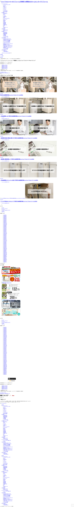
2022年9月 (4, 234)
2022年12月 (5, 232)
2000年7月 (4, 369)
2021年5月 (4, 356)
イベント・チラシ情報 (6, 41)
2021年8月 (4, 242)
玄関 (4, 21)
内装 (4, 25)
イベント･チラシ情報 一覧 (7, 440)
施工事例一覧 (5, 13)
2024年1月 (4, 222)
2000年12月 (5, 365)
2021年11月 (5, 353)
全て (3, 207)
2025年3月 (4, 327)
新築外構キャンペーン (6, 44)
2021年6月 (4, 243)
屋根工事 (4, 432)
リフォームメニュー (4, 3)
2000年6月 (4, 370)
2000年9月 (4, 255)
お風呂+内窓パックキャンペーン (7, 46)
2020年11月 (5, 361)
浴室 (4, 14)
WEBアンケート (5, 29)
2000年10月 (5, 254)
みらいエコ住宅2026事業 (6, 445)
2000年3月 (4, 260)
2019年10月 (5, 252)
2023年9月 (4, 225)
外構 (4, 17)
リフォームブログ (5, 48)
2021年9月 (4, 241)
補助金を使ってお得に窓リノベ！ (8, 448)
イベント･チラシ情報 (5, 439)
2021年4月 (4, 357)
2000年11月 (5, 366)
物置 (4, 428)
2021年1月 (4, 247)
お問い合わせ (5, 50)
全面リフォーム (5, 27)
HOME (3, 404)
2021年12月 (5, 352)
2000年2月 (4, 261)
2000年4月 (5, 259)
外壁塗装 (4, 22)
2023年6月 (4, 340)
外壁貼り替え (5, 24)
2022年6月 (4, 348)
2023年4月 (4, 229)
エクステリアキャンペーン (7, 38)
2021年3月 (4, 245)
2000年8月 (5, 256)
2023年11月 (5, 336)
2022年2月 (4, 238)
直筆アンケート (5, 30)
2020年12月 (5, 248)
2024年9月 (4, 215)
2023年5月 (4, 228)
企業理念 (4, 34)
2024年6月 (4, 218)
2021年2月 (4, 246)
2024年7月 (4, 217)
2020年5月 (4, 251)
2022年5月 (4, 349)
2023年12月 (5, 335)
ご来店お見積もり (5, 51)
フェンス (4, 9)
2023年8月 (4, 226)
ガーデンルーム (5, 463)
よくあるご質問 (5, 451)
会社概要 (4, 35)
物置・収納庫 (5, 11)
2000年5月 (4, 258)
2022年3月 (4, 237)
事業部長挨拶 (5, 33)
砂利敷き (4, 20)
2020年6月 (4, 250)
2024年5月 (4, 331)
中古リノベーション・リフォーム (8, 43)
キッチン (4, 5)
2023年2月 (4, 231)
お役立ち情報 (4, 37)
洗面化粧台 (4, 16)
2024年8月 (4, 216)
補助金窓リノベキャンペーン (7, 47)
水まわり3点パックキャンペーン (7, 449)
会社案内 (3, 31)
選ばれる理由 (5, 466)
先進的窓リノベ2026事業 (6, 40)
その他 (4, 436)
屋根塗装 (4, 431)
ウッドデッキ (5, 10)
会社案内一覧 (5, 415)
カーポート (4, 8)
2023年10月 (5, 224)
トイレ (4, 7)
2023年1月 (4, 344)
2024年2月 (4, 221)
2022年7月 (4, 235)
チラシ (4, 441)
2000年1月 (4, 374)
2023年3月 (4, 230)
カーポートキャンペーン (6, 42)
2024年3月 (4, 220)
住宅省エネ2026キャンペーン (7, 39)
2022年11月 (5, 233)
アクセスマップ (5, 419)
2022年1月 (4, 239)
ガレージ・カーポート (6, 18)
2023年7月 (4, 339)
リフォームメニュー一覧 (6, 4)
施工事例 (3, 12)
